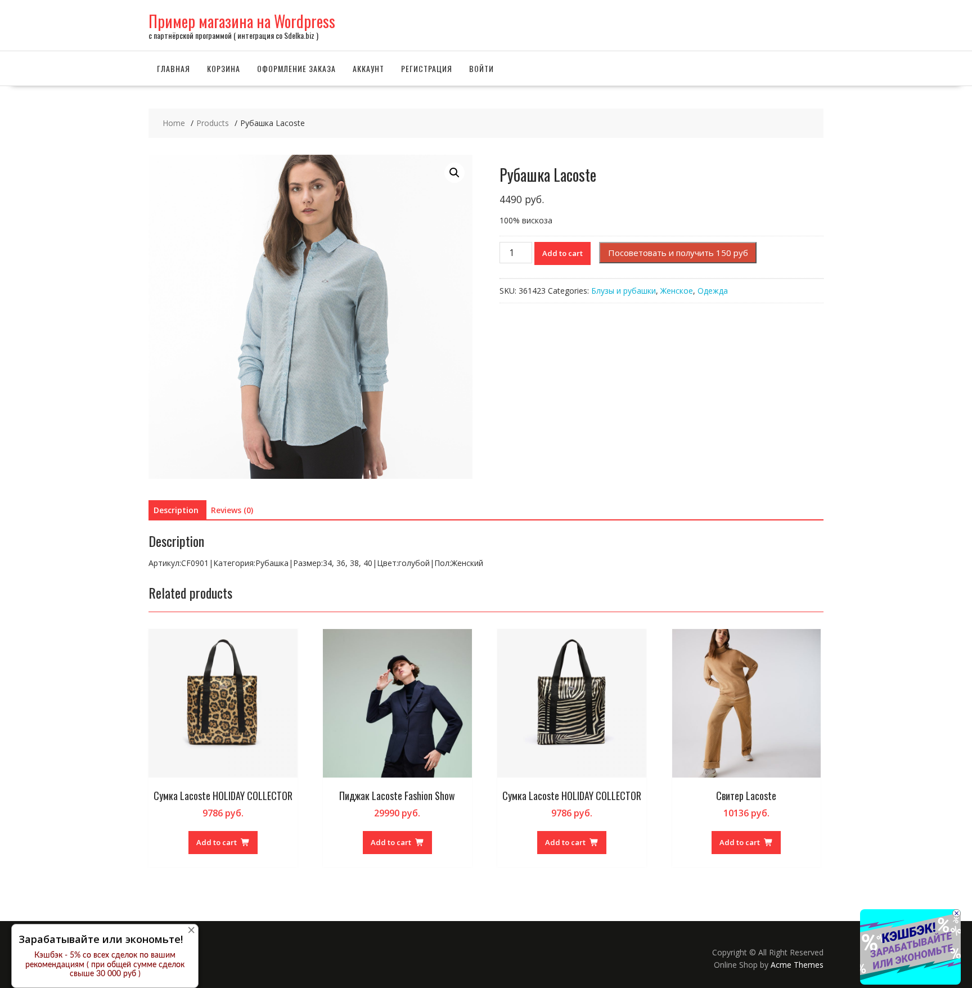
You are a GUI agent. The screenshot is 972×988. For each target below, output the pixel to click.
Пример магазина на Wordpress (241, 21)
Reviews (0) (232, 510)
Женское (676, 290)
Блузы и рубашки (623, 290)
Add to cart (562, 253)
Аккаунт (368, 68)
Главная (173, 68)
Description (176, 510)
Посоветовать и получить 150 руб (678, 252)
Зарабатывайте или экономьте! (101, 939)
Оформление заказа (296, 68)
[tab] (176, 510)
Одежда (713, 290)
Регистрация (426, 68)
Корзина (223, 68)
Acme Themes (797, 964)
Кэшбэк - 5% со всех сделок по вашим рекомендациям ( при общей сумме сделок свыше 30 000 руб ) (104, 964)
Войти (481, 68)
